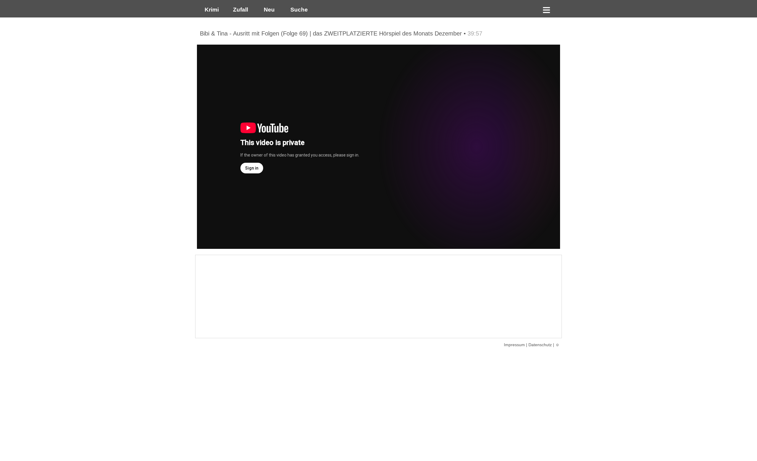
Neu (268, 10)
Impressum (514, 344)
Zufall (240, 10)
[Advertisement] (378, 296)
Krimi (210, 10)
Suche (297, 10)
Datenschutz (540, 344)
